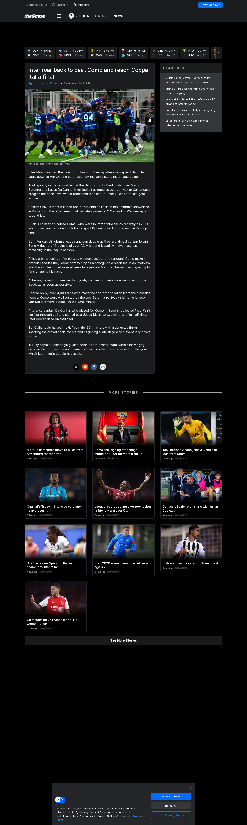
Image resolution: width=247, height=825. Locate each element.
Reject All (171, 805)
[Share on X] (76, 367)
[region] (123, 804)
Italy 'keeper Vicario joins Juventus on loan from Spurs (190, 452)
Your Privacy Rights (171, 815)
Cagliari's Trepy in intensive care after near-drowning (54, 508)
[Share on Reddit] (85, 367)
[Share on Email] (103, 367)
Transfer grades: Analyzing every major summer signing (191, 91)
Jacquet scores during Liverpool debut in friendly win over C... (123, 508)
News (119, 16)
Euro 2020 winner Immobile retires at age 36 (122, 565)
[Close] (191, 787)
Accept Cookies (171, 796)
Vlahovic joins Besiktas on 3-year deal (190, 563)
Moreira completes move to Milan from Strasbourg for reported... (55, 452)
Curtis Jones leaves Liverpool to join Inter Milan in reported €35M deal (189, 80)
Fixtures (103, 16)
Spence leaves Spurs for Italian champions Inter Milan (49, 565)
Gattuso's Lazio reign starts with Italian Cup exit (190, 508)
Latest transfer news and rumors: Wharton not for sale (187, 123)
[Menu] (59, 16)
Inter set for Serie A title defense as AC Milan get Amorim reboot (191, 101)
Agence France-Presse (43, 83)
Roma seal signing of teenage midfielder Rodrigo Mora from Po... (120, 452)
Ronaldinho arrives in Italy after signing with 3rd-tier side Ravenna (190, 112)
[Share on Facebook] (94, 367)
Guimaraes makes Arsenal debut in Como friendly (52, 622)
